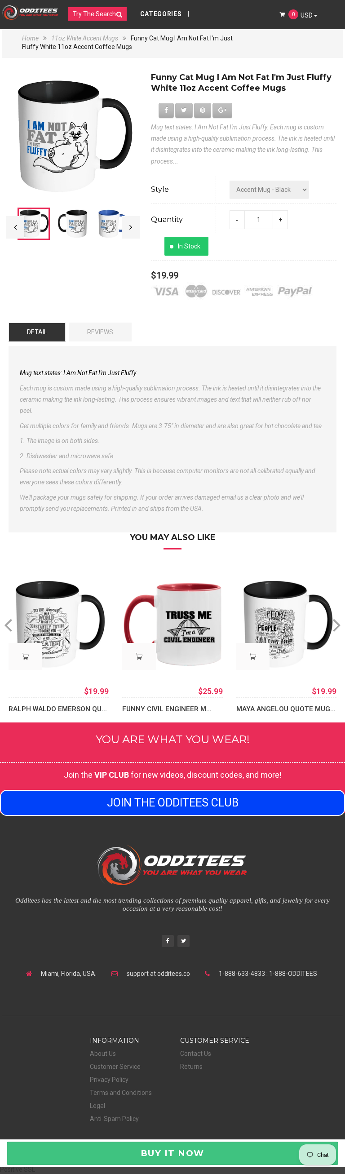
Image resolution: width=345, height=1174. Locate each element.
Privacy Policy (109, 1079)
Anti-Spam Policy (114, 1118)
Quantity (167, 219)
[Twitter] (183, 942)
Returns (191, 1066)
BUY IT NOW (172, 1153)
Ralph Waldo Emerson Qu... (58, 709)
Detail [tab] (37, 332)
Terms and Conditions (121, 1092)
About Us (103, 1053)
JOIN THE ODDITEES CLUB (173, 802)
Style (160, 189)
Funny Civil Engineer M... (167, 709)
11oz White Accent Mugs (84, 38)
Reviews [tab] (100, 332)
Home (31, 38)
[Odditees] (30, 12)
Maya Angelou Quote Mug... (286, 709)
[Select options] (25, 656)
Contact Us (195, 1053)
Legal (97, 1105)
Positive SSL (17, 1169)
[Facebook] (168, 942)
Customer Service (115, 1066)
